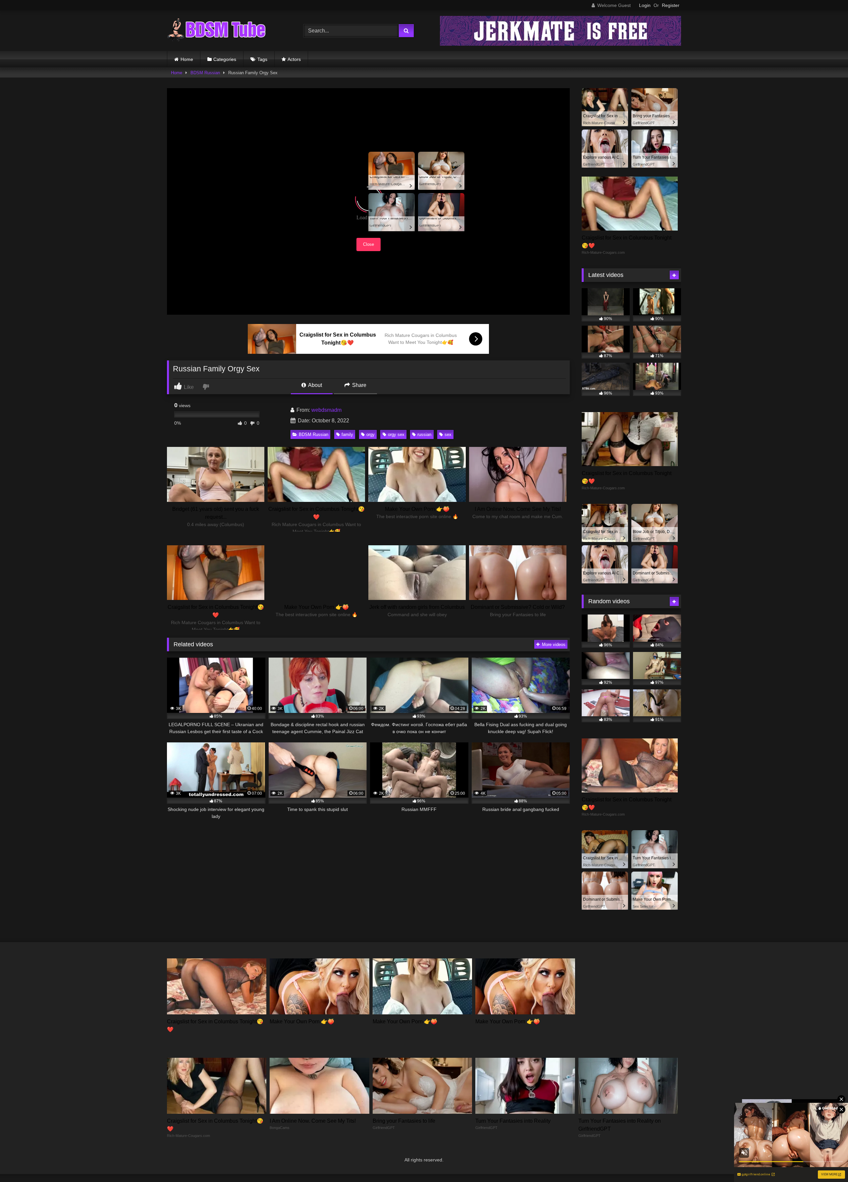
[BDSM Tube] (216, 30)
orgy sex (396, 434)
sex (448, 434)
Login (645, 5)
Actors (294, 59)
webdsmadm (326, 410)
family (347, 434)
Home (187, 59)
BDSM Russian (205, 72)
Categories (224, 59)
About (314, 385)
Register (670, 5)
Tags (262, 59)
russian (424, 434)
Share (358, 385)
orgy (370, 434)
